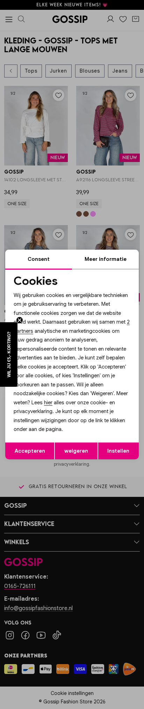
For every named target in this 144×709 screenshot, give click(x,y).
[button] (8, 354)
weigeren (76, 451)
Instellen (118, 451)
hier (48, 402)
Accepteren (30, 451)
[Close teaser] (19, 320)
